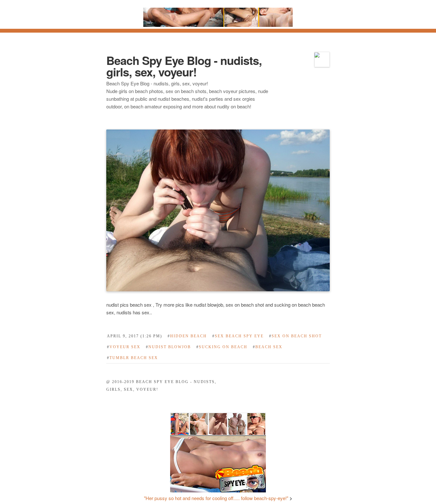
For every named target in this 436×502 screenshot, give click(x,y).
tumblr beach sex (132, 358)
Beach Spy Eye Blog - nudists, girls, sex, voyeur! (184, 66)
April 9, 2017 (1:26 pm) (134, 336)
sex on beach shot (295, 336)
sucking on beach (221, 347)
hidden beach (187, 336)
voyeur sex (123, 347)
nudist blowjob (168, 347)
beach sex (267, 347)
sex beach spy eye (238, 336)
